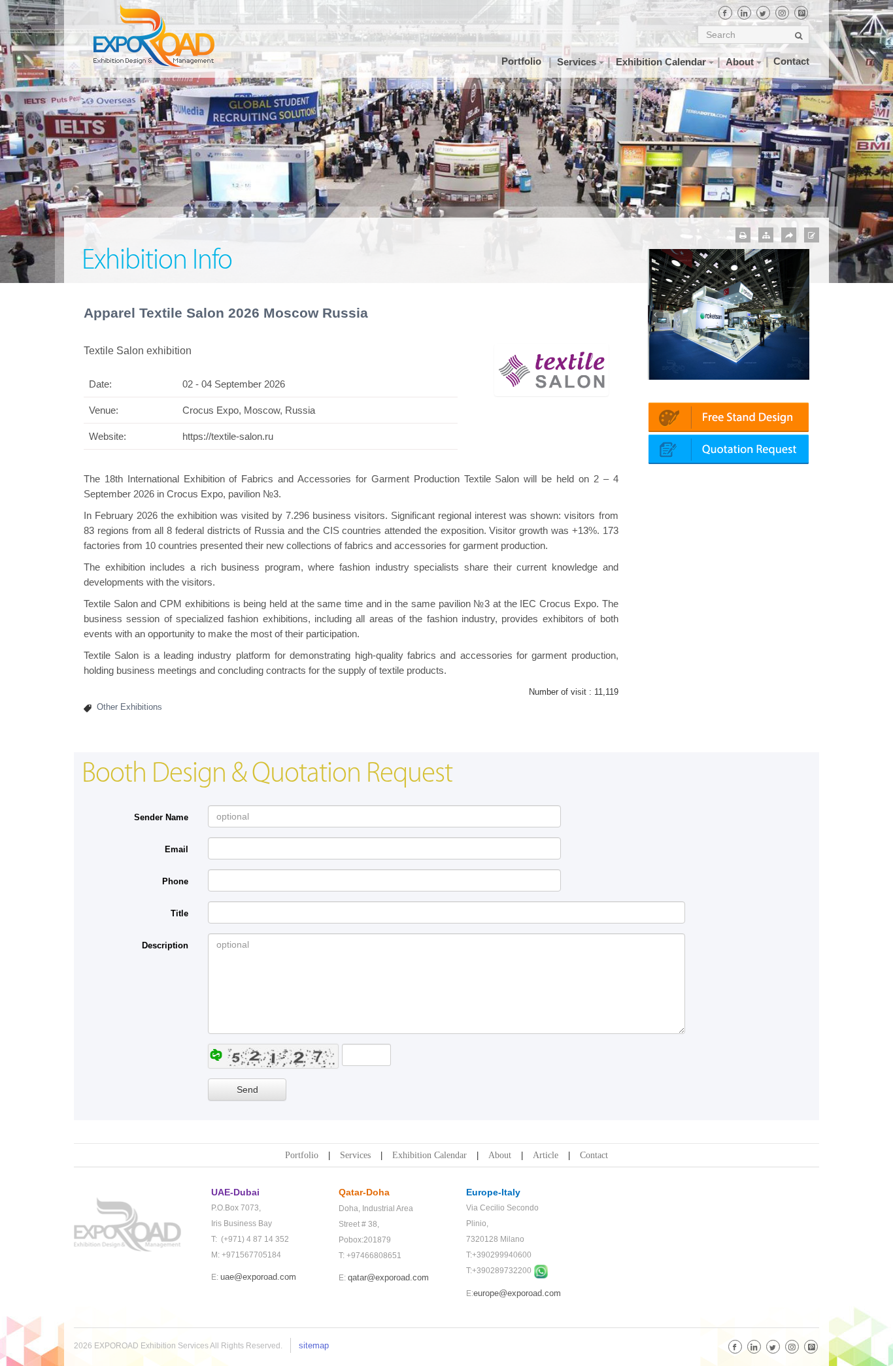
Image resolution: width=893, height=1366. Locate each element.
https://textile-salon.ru (227, 436)
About (499, 1155)
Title (179, 913)
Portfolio (301, 1155)
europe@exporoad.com (517, 1293)
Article (545, 1155)
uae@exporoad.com (258, 1277)
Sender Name (161, 817)
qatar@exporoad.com (388, 1277)
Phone (175, 881)
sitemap (314, 1345)
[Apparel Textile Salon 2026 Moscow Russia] (551, 369)
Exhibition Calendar (429, 1155)
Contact (594, 1155)
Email (176, 849)
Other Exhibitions (129, 707)
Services (355, 1155)
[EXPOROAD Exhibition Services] (167, 35)
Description (165, 945)
